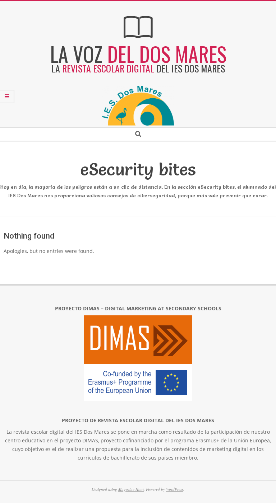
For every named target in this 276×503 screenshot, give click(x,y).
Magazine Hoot (131, 489)
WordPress (174, 489)
